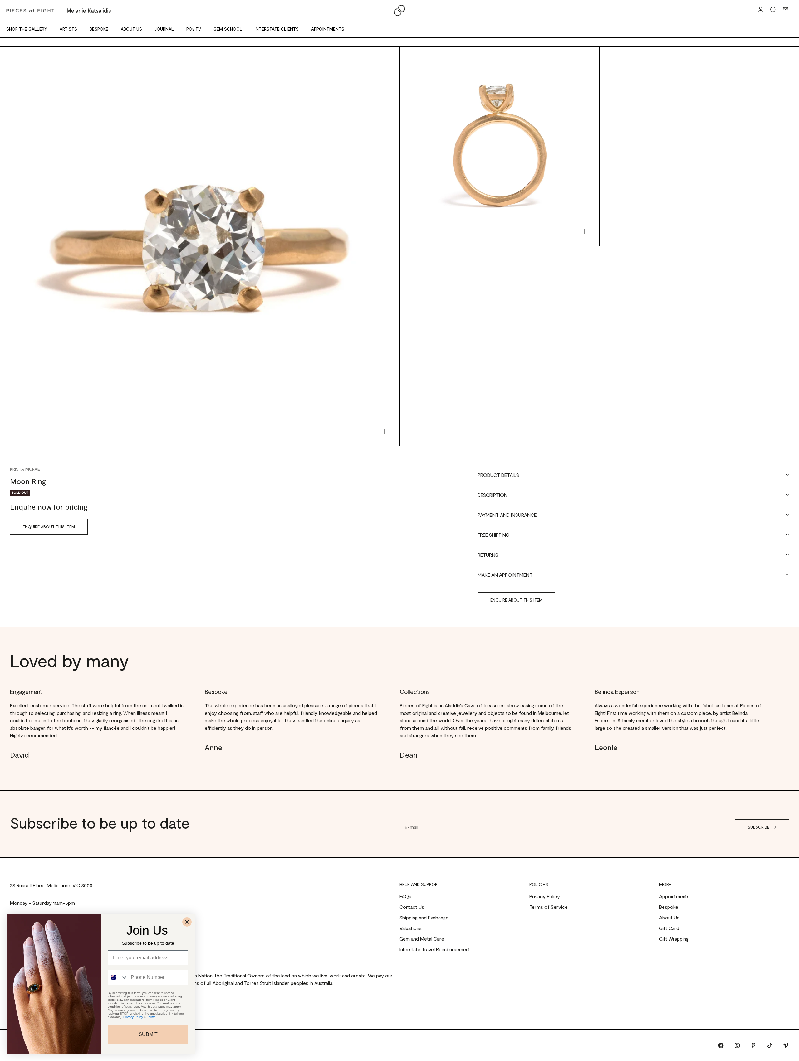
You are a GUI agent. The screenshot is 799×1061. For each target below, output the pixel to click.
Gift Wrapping (674, 939)
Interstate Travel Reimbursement (435, 949)
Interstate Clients (277, 28)
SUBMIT (148, 1034)
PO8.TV (193, 28)
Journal (164, 28)
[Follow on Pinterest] (753, 1045)
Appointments (327, 28)
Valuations (411, 928)
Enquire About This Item (49, 526)
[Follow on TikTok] (770, 1045)
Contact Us (412, 907)
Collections (415, 691)
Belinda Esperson (617, 691)
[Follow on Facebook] (721, 1045)
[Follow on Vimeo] (786, 1045)
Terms (151, 1017)
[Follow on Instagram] (737, 1045)
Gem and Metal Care (422, 939)
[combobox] (118, 977)
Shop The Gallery (26, 28)
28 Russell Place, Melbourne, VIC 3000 (51, 885)
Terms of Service (548, 907)
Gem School (227, 28)
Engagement (26, 691)
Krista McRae (25, 469)
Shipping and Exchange (424, 917)
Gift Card (669, 928)
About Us (131, 28)
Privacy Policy (544, 896)
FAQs (405, 896)
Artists (68, 28)
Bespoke (99, 28)
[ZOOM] (384, 431)
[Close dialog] (187, 922)
